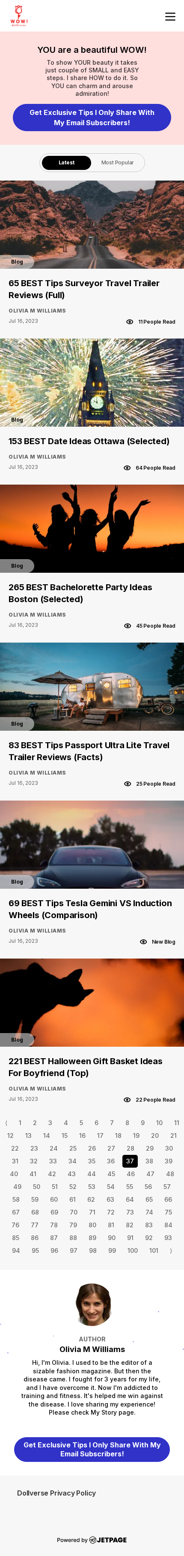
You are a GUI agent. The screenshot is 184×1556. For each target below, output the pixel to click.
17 (100, 1135)
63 (110, 1199)
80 (92, 1225)
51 (55, 1186)
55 (129, 1186)
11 (176, 1122)
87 (54, 1237)
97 (73, 1250)
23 (34, 1148)
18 (118, 1135)
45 (111, 1173)
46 (131, 1173)
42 (52, 1173)
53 (91, 1186)
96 (54, 1250)
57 (167, 1186)
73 (130, 1212)
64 (130, 1199)
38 (149, 1161)
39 (168, 1161)
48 (170, 1173)
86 (35, 1237)
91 (130, 1237)
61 (72, 1199)
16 (82, 1135)
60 (54, 1199)
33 (53, 1161)
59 (35, 1199)
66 (168, 1199)
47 (150, 1173)
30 (169, 1148)
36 (111, 1161)
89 (92, 1237)
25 (73, 1148)
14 (46, 1135)
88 (73, 1237)
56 (148, 1186)
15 (65, 1135)
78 (54, 1225)
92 (149, 1237)
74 (149, 1212)
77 (35, 1225)
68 (35, 1212)
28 (130, 1148)
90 (112, 1237)
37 (130, 1161)
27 (111, 1148)
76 (15, 1225)
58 (16, 1199)
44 (91, 1173)
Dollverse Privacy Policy (56, 1493)
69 (54, 1212)
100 (133, 1250)
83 (149, 1225)
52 (73, 1186)
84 (168, 1225)
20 (155, 1135)
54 (111, 1186)
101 (153, 1250)
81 (111, 1225)
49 (17, 1186)
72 (111, 1212)
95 (35, 1250)
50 (36, 1186)
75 (168, 1212)
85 (15, 1237)
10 (159, 1122)
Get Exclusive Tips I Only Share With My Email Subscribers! (92, 117)
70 (73, 1212)
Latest (66, 162)
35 (91, 1161)
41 (33, 1173)
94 (16, 1250)
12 (10, 1135)
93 (168, 1237)
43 (72, 1173)
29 (150, 1148)
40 (14, 1173)
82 (130, 1225)
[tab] (66, 162)
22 (15, 1148)
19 (136, 1135)
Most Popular (117, 162)
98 (93, 1250)
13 (28, 1135)
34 (72, 1161)
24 (54, 1148)
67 (16, 1212)
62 (91, 1199)
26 (92, 1148)
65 (149, 1199)
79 (73, 1225)
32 (34, 1161)
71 (92, 1212)
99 (112, 1250)
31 (15, 1161)
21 (173, 1135)
